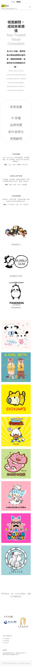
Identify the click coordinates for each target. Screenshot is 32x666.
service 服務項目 (5, 638)
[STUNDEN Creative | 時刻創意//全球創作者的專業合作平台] (5, 6)
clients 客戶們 (5, 642)
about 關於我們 (5, 640)
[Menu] (30, 6)
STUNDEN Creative (12, 663)
